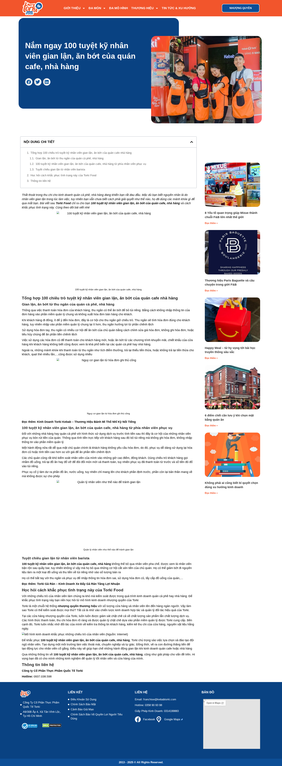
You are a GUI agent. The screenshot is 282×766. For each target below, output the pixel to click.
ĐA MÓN (95, 8)
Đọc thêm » (211, 223)
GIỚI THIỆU (72, 8)
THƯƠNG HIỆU (142, 8)
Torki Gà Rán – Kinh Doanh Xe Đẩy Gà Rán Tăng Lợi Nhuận (78, 583)
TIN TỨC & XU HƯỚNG (179, 8)
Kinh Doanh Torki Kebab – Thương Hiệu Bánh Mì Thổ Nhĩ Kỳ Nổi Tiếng (86, 421)
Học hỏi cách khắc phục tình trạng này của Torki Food (63, 175)
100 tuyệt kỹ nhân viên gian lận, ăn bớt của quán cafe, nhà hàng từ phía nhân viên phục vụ (91, 163)
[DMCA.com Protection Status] (51, 726)
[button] (28, 82)
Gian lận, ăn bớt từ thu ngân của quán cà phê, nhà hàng (69, 158)
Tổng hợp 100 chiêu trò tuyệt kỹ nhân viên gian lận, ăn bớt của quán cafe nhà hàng (81, 152)
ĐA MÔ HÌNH (118, 8)
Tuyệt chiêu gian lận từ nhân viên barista (60, 169)
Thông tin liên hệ (41, 180)
